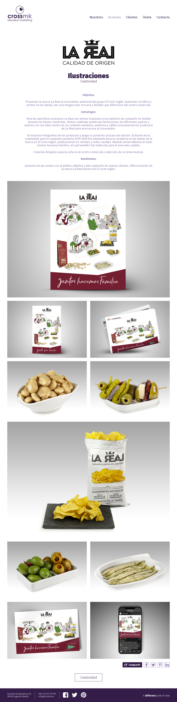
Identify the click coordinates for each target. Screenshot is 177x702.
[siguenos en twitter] (74, 695)
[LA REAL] (88, 52)
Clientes (132, 17)
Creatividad (88, 677)
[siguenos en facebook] (65, 695)
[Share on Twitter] (153, 664)
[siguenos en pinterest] (83, 695)
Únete (147, 17)
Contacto (163, 17)
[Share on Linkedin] (167, 664)
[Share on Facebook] (146, 664)
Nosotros (96, 17)
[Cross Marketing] (19, 13)
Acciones (114, 17)
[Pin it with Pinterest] (160, 664)
